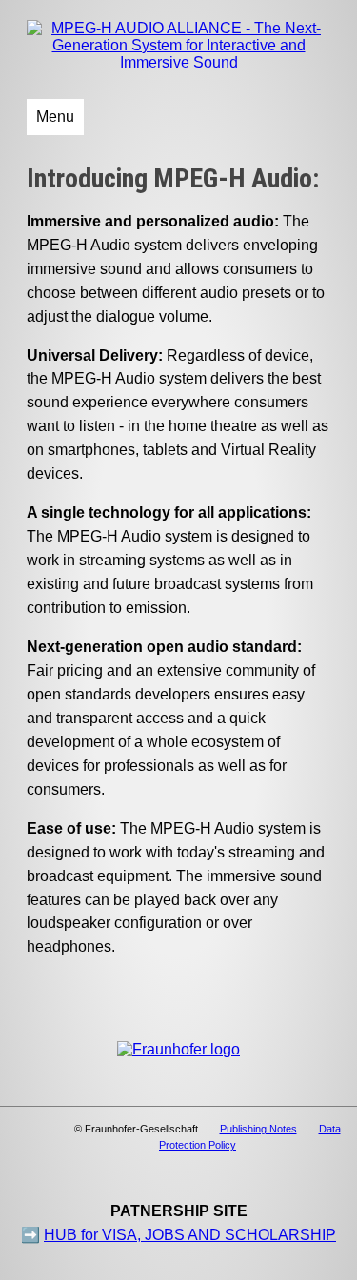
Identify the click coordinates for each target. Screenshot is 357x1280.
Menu (55, 116)
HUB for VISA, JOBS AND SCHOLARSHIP (190, 1235)
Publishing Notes (258, 1128)
